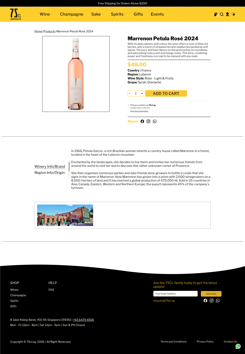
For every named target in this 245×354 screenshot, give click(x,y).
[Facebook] (205, 301)
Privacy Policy (205, 341)
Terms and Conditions (174, 341)
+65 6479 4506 (83, 319)
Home (38, 31)
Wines (14, 289)
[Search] (221, 14)
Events (157, 14)
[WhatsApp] (218, 301)
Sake (96, 14)
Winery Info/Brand (49, 166)
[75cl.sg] (15, 14)
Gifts (138, 14)
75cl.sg (31, 341)
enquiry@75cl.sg (164, 300)
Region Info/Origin (49, 173)
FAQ (51, 289)
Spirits (117, 14)
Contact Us (230, 341)
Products (49, 31)
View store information (139, 111)
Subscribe (211, 293)
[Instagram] (211, 301)
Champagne (71, 14)
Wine (45, 14)
